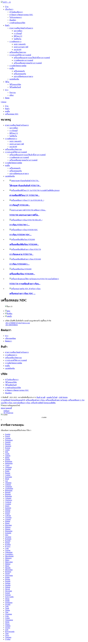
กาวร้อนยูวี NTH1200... (19, 205)
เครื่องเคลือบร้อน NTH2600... (22, 274)
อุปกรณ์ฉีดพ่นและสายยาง (23, 76)
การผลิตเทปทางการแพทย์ (23, 60)
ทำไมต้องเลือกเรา (16, 12)
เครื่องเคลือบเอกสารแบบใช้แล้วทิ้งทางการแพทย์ (32, 58)
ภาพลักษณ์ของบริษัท (17, 23)
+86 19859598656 (11, 325)
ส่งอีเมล (6, 411)
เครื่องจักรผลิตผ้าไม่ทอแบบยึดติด (43, 403)
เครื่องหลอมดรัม (20, 74)
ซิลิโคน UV (18, 36)
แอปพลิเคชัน (14, 79)
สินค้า (7, 25)
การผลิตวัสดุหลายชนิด (17, 66)
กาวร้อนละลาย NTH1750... (21, 254)
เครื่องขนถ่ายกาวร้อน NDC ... (22, 293)
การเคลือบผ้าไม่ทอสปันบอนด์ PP (13, 400)
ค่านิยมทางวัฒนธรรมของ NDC (21, 15)
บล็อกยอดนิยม (10, 338)
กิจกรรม (12, 92)
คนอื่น (11, 68)
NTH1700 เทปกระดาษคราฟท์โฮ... (24, 215)
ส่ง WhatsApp (8, 413)
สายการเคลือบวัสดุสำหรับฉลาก (21, 28)
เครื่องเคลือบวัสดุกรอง (17, 52)
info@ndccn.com (24, 323)
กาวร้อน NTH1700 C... (19, 225)
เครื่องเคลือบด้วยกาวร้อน (35, 400)
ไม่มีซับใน (17, 39)
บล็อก (11, 95)
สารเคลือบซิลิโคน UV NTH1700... (24, 195)
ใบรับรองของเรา (15, 17)
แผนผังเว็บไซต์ (52, 397)
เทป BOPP (17, 49)
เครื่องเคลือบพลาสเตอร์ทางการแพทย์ (28, 63)
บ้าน (6, 7)
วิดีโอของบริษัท (15, 84)
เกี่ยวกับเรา (9, 9)
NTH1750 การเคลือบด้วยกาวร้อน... (24, 284)
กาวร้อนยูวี (18, 33)
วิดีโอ (7, 82)
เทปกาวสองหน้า (20, 44)
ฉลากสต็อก (18, 31)
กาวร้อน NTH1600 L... (19, 264)
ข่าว (6, 90)
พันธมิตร (12, 20)
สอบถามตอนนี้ (6, 408)
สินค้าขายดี (41, 397)
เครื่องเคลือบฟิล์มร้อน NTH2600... (24, 244)
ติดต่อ (7, 98)
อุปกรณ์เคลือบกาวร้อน (21, 403)
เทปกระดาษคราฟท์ (21, 47)
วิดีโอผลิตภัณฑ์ (15, 87)
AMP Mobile (63, 397)
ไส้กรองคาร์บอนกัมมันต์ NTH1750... (25, 185)
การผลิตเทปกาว (15, 41)
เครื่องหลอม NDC (11, 114)
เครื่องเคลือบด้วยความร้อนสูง (56, 400)
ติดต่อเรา (8, 341)
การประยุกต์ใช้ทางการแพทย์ (20, 55)
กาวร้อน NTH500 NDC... (20, 235)
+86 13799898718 (11, 323)
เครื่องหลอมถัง (19, 71)
